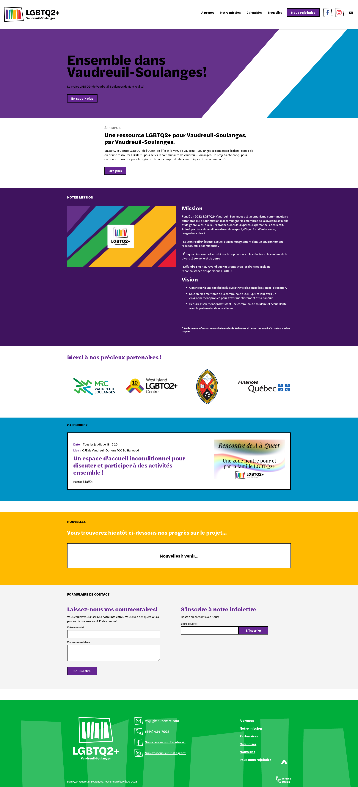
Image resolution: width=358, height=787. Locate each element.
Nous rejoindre (303, 12)
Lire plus (115, 170)
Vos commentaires (78, 642)
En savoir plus (82, 98)
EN (351, 12)
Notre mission (230, 12)
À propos (207, 12)
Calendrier (254, 12)
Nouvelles (275, 12)
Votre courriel (75, 627)
